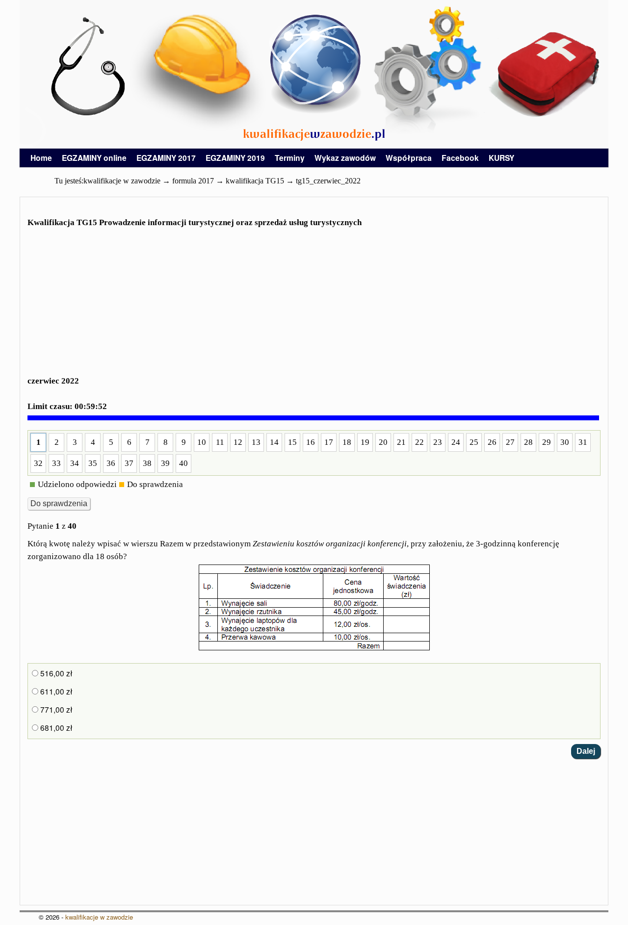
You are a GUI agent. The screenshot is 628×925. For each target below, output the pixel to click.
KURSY (501, 157)
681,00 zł (55, 727)
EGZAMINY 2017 (166, 157)
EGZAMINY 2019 (235, 157)
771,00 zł (55, 709)
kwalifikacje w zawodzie (99, 917)
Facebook (460, 157)
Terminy (290, 157)
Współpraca (409, 157)
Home (41, 157)
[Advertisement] (314, 305)
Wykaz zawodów (345, 157)
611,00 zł (55, 691)
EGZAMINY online (94, 157)
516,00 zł (55, 673)
